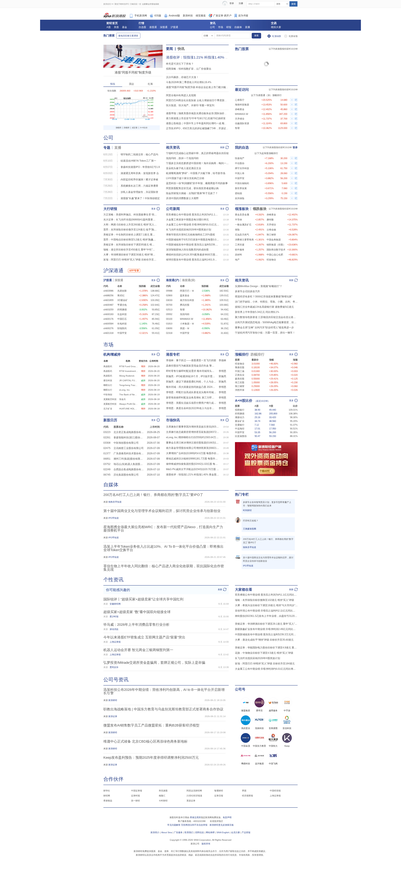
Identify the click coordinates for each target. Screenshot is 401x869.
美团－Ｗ (184, 328)
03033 (169, 300)
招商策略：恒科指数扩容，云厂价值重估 (188, 68)
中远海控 (239, 428)
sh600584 (108, 323)
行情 (141, 23)
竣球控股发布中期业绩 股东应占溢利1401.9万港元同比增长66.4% (192, 259)
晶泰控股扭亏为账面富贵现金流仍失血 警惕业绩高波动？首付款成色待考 (191, 365)
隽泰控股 (239, 367)
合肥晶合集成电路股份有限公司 (129, 469)
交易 (274, 23)
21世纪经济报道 (194, 795)
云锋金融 (271, 229)
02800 (169, 295)
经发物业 (271, 259)
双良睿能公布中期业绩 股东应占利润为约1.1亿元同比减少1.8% (192, 214)
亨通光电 (122, 304)
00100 (169, 319)
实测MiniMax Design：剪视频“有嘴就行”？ (258, 286)
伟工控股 (239, 382)
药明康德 (122, 309)
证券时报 (135, 795)
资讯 (213, 23)
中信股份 (239, 163)
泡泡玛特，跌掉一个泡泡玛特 (182, 158)
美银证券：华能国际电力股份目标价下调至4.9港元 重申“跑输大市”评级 (266, 647)
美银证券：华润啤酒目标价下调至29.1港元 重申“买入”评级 (266, 623)
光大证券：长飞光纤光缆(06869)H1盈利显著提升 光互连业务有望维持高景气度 (130, 219)
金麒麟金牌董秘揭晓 (150, 4)
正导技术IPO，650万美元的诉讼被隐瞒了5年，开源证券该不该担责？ (205, 128)
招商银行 (239, 409)
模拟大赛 (276, 27)
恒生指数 (111, 90)
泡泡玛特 (184, 314)
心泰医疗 (239, 100)
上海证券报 (275, 795)
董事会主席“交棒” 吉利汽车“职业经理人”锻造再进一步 (264, 327)
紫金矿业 (239, 421)
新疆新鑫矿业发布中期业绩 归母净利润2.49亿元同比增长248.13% (266, 629)
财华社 (106, 790)
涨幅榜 (118, 128)
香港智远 (107, 800)
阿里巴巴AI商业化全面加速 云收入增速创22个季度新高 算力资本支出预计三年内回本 (213, 100)
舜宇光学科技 (242, 168)
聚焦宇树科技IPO (122, 4)
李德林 (222, 360)
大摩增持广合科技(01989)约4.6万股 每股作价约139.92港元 (192, 453)
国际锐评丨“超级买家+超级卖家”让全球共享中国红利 (143, 599)
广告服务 (178, 832)
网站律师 (210, 832)
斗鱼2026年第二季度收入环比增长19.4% (188, 82)
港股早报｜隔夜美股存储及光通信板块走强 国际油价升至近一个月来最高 (206, 113)
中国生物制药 (242, 183)
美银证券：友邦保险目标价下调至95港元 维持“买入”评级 (130, 244)
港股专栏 (173, 354)
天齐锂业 (239, 118)
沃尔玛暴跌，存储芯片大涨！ (182, 77)
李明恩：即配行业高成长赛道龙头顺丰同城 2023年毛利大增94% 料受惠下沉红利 (191, 392)
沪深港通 (113, 270)
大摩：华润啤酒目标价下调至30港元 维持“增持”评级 (130, 254)
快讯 (181, 49)
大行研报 (110, 209)
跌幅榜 (126, 128)
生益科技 (122, 314)
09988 (169, 290)
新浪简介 (155, 832)
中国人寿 (239, 173)
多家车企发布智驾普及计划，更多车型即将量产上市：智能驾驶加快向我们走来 (267, 504)
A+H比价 (144, 128)
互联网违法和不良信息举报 (194, 825)
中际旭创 (107, 394)
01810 (169, 323)
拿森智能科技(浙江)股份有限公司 (129, 437)
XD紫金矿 (122, 300)
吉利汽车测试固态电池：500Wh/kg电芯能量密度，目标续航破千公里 (266, 322)
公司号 (240, 689)
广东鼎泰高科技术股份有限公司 (129, 453)
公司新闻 (173, 209)
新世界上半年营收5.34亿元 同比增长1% (257, 312)
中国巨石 (122, 319)
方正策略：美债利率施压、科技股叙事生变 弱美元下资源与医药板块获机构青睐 (130, 214)
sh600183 (108, 314)
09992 (169, 314)
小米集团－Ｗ (187, 323)
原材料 (238, 254)
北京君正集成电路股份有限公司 (129, 432)
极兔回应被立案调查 (128, 35)
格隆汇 (162, 795)
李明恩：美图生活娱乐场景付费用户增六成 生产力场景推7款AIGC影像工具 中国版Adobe (191, 403)
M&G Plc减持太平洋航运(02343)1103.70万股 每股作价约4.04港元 (192, 469)
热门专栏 (242, 494)
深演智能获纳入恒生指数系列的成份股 (187, 249)
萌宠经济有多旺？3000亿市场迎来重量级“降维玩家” (263, 296)
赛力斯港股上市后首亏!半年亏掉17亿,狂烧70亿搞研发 (196, 118)
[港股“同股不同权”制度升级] (133, 46)
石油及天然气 (242, 234)
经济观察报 (247, 795)
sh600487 (108, 304)
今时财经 (163, 800)
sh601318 (108, 333)
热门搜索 (109, 35)
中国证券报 (136, 790)
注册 (241, 3)
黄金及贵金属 (242, 214)
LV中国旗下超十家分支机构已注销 (185, 178)
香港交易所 (195, 817)
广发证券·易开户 (222, 15)
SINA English (222, 832)
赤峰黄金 (239, 109)
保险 (237, 229)
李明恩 (222, 371)
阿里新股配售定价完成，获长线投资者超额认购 (192, 188)
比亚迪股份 (241, 436)
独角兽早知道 (249, 547)
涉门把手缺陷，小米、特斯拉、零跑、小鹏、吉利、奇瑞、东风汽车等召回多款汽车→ (266, 301)
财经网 (106, 795)
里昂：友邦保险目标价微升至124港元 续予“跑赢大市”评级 (130, 229)
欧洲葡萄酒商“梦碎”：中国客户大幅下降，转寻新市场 (195, 173)
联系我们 (189, 832)
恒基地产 (239, 158)
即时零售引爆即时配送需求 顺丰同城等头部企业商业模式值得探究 (191, 371)
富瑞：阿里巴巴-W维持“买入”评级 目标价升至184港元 (130, 259)
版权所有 (206, 843)
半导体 (238, 219)
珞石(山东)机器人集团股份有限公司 (129, 464)
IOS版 (157, 15)
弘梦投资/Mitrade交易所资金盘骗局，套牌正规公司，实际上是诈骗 (154, 663)
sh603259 (108, 309)
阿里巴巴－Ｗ (187, 290)
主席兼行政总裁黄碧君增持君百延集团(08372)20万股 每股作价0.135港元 (192, 432)
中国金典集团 (274, 239)
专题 (106, 148)
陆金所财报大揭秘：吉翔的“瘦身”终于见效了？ (192, 193)
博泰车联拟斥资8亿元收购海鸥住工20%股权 (190, 234)
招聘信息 (199, 832)
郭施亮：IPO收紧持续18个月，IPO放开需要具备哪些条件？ (191, 376)
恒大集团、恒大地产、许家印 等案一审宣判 (190, 105)
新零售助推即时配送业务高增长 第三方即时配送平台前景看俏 (191, 397)
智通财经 (218, 790)
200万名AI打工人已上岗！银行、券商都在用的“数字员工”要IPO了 (153, 495)
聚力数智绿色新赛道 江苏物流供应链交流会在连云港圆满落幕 (266, 317)
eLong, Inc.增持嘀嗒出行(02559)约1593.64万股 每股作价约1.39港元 (192, 437)
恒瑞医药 (122, 328)
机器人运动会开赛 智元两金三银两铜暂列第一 (138, 650)
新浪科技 (188, 15)
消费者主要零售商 (244, 239)
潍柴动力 (239, 417)
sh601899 (108, 300)
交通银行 (239, 424)
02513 (169, 309)
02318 (169, 333)
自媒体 (238, 27)
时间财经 (247, 510)
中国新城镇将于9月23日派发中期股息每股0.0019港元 (192, 239)
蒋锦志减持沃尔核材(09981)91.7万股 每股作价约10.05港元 (192, 458)
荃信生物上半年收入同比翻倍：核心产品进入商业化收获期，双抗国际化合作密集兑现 (163, 567)
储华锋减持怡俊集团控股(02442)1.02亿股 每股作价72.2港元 (192, 464)
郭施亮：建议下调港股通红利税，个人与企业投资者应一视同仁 (191, 381)
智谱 (237, 128)
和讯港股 (163, 790)
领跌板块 (260, 209)
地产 (237, 259)
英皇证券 (191, 800)
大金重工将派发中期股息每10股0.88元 (187, 219)
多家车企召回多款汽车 (247, 291)
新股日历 (110, 420)
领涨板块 (242, 209)
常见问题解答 (173, 825)
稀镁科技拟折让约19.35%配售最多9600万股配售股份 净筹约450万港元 (192, 254)
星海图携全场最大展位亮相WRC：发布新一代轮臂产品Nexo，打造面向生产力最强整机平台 (163, 528)
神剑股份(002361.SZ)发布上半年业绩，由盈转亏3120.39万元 (266, 616)
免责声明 (227, 817)
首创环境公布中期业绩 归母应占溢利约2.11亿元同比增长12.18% (266, 610)
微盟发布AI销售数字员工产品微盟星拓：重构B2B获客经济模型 (151, 725)
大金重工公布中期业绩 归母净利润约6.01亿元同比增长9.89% (192, 224)
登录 (295, 147)
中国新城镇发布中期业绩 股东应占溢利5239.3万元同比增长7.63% (192, 244)
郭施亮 (222, 376)
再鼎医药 (107, 366)
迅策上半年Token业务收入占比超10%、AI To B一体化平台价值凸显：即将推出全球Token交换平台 (163, 548)
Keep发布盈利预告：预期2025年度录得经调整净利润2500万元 (151, 757)
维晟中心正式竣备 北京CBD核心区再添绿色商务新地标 (145, 741)
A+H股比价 (243, 401)
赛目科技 (107, 380)
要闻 (169, 49)
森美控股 (239, 378)
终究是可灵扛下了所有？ (180, 63)
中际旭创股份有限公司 (126, 442)
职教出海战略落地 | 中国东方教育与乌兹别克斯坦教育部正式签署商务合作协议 (163, 709)
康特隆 (270, 219)
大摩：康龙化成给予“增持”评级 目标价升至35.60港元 (264, 639)
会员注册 (235, 832)
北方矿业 (107, 408)
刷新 (222, 147)
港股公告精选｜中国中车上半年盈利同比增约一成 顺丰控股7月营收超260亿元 (209, 123)
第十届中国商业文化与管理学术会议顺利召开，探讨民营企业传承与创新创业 (162, 511)
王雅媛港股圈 (249, 529)
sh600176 (108, 319)
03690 (169, 328)
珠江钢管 (271, 234)
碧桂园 (238, 193)
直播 (247, 27)
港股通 (153, 27)
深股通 (163, 27)
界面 (244, 790)
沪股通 (174, 27)
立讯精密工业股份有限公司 (129, 448)
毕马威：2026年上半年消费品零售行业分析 (136, 625)
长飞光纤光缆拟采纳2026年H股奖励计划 (188, 229)
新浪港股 (114, 15)
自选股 (142, 27)
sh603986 (108, 290)
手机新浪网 (140, 15)
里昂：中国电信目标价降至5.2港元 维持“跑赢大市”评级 (130, 239)
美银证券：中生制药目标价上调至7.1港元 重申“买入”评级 (130, 234)
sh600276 (108, 328)
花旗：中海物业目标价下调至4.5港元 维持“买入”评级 (264, 653)
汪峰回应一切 (135, 4)
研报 (228, 27)
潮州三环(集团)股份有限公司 (129, 458)
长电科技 (122, 323)
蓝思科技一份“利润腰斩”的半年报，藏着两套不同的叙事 (197, 183)
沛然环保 (239, 390)
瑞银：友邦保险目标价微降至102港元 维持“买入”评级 (264, 600)
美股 (116, 27)
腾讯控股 (184, 304)
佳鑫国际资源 (242, 123)
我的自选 (242, 147)
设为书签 (243, 15)
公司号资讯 (115, 679)
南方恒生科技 (187, 300)
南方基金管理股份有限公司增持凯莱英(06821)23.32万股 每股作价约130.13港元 (192, 448)
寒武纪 (120, 295)
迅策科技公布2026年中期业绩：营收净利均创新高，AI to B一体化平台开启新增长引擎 (164, 691)
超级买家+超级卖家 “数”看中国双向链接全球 (137, 612)
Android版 (174, 15)
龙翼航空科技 (110, 399)
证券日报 (218, 795)
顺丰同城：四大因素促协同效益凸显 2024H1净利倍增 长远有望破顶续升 (191, 387)
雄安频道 (201, 15)
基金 (124, 27)
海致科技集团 (242, 104)
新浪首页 (107, 4)
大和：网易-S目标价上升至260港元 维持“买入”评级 (130, 224)
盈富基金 (184, 295)
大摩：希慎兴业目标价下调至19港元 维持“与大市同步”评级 (266, 605)
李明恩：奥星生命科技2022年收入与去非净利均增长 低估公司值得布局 (191, 408)
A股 (109, 27)
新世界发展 (241, 188)
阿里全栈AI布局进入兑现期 (181, 95)
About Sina (166, 832)
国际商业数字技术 (276, 249)
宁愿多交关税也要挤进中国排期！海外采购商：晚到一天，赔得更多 (197, 163)
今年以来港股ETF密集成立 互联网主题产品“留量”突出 (144, 637)
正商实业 (239, 375)
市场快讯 (173, 420)
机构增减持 (112, 354)
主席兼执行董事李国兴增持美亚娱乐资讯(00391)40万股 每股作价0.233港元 (192, 426)
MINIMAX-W (241, 114)
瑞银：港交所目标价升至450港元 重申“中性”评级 (130, 249)
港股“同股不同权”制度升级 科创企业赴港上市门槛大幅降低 (198, 87)
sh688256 (108, 295)
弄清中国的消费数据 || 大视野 (182, 198)
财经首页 (112, 23)
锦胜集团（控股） (276, 244)
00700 (169, 304)
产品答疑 (246, 832)
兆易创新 (122, 290)
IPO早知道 (248, 566)
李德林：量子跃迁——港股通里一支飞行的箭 (191, 360)
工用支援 (239, 244)
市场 (220, 27)
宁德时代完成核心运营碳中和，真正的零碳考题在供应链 (197, 153)
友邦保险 (239, 198)
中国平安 (239, 178)
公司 (212, 27)
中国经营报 (275, 790)
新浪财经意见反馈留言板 (222, 825)
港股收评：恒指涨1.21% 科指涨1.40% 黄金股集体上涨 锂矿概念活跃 (218, 57)
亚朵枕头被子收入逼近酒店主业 (183, 168)
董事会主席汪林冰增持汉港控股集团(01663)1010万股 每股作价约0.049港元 (192, 442)
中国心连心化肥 (275, 254)
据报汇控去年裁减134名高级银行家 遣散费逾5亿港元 (264, 307)
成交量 (135, 128)
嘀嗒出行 (107, 385)
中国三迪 (239, 371)
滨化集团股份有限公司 (126, 474)
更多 (153, 208)
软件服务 (239, 249)
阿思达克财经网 (194, 790)
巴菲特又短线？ (250, 520)
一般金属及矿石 (243, 224)
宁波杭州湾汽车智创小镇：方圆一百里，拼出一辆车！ (265, 332)
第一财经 (135, 800)
